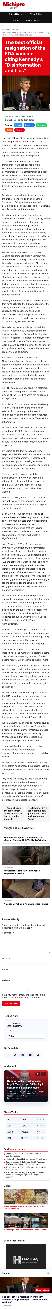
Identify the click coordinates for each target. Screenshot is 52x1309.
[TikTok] (38, 1055)
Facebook (29, 125)
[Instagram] (22, 1055)
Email (6, 969)
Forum (16, 20)
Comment (8, 932)
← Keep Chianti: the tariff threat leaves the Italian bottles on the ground (13, 813)
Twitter (18, 125)
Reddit (9, 130)
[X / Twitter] (15, 1055)
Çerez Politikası (32, 20)
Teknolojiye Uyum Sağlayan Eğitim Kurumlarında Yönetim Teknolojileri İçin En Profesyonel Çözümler (26, 1174)
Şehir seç (11, 1031)
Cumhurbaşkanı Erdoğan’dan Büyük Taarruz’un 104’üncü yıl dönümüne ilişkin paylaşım (25, 1163)
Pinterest (19, 130)
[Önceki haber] (37, 1074)
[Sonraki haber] (43, 1074)
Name (6, 958)
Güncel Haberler (16, 14)
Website (6, 980)
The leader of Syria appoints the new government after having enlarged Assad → (37, 813)
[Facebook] (7, 1055)
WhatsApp (41, 125)
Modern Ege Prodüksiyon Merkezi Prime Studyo (26, 1159)
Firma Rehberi (36, 14)
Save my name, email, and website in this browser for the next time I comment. (23, 996)
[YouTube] (30, 1055)
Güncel (15, 29)
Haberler (6, 29)
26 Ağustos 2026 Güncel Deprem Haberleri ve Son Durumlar (26, 1168)
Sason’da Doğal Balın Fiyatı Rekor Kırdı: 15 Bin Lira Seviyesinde (25, 1155)
